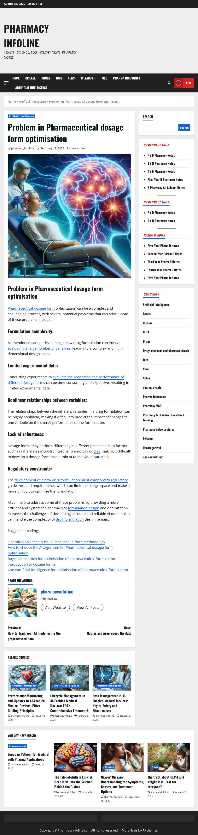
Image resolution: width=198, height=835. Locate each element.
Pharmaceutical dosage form (31, 308)
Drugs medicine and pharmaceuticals (166, 350)
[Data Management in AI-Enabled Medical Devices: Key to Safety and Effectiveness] (112, 678)
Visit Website (55, 607)
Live (188, 82)
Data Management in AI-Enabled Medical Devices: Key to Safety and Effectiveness (110, 703)
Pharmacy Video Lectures (159, 429)
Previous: (34, 633)
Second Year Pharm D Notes (165, 253)
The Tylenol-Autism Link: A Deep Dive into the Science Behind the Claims (73, 781)
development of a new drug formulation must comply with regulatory (71, 480)
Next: (109, 630)
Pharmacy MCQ (152, 405)
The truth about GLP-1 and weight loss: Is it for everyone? (166, 781)
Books (147, 313)
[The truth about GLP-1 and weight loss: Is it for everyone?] (169, 757)
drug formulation (70, 519)
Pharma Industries (126, 78)
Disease (30, 78)
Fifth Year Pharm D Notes (163, 277)
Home (16, 78)
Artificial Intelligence (31, 87)
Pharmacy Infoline (26, 35)
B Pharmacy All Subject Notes (166, 187)
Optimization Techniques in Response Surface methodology (56, 542)
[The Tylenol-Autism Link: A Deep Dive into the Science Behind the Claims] (75, 757)
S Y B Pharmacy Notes (161, 163)
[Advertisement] (138, 41)
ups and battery (153, 457)
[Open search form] (169, 83)
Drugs (45, 78)
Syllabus (86, 78)
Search (148, 116)
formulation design (83, 508)
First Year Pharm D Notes (163, 245)
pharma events (152, 387)
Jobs (59, 78)
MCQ (104, 78)
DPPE (146, 332)
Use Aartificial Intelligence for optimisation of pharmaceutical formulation (68, 569)
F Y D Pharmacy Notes (161, 212)
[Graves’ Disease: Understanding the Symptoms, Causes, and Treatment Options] (122, 757)
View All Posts (88, 607)
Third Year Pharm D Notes (164, 261)
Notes (146, 378)
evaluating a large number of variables (39, 348)
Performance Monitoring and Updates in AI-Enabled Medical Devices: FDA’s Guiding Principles (26, 703)
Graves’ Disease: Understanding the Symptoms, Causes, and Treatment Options (122, 784)
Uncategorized (152, 447)
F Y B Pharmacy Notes (161, 155)
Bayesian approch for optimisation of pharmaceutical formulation (61, 558)
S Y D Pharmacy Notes (161, 220)
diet (97, 451)
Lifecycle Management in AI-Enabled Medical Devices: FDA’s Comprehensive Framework (69, 703)
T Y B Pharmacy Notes (161, 171)
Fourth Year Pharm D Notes (165, 269)
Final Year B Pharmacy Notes (165, 179)
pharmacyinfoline (22, 148)
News (71, 78)
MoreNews (129, 830)
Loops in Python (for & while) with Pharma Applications (28, 757)
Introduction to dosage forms (31, 564)
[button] (6, 83)
